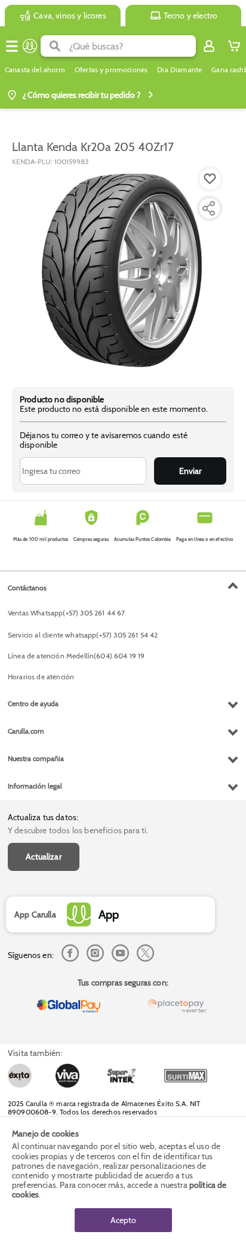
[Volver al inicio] (30, 46)
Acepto (123, 1220)
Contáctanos (27, 587)
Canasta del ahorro (35, 70)
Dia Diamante (179, 70)
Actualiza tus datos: (43, 817)
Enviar (190, 471)
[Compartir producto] (208, 208)
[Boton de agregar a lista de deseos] (210, 179)
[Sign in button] (209, 46)
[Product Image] (121, 270)
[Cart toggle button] (234, 46)
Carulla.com (26, 730)
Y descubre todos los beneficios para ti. (78, 830)
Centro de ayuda (33, 703)
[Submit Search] (54, 46)
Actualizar (43, 856)
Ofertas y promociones (111, 70)
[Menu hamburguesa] (12, 46)
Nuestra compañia (36, 758)
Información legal (35, 785)
